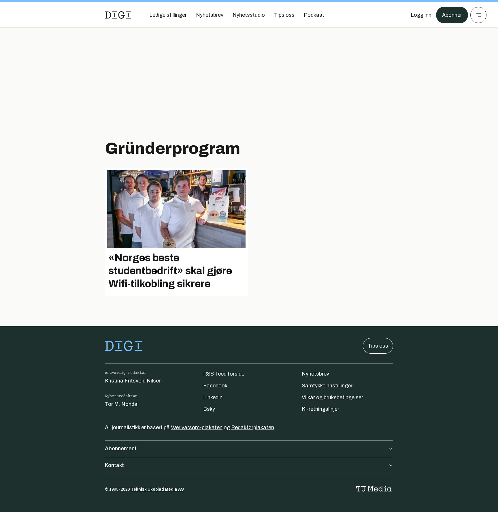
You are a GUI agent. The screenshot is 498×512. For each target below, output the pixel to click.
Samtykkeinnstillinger (327, 386)
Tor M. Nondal (122, 404)
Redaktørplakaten (252, 427)
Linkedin (212, 397)
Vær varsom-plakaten (196, 427)
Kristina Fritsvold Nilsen (133, 381)
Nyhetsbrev (315, 374)
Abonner (452, 15)
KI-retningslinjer (320, 409)
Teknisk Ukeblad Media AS (157, 489)
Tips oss (378, 346)
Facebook (215, 386)
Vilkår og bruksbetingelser (332, 397)
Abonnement (121, 448)
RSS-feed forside (223, 374)
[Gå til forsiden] (118, 15)
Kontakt (114, 465)
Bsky (209, 409)
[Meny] (478, 15)
